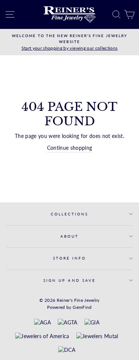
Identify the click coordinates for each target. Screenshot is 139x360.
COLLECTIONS (70, 214)
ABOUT (69, 236)
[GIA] (92, 323)
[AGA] (42, 323)
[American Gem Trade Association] (67, 323)
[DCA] (66, 350)
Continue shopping (69, 148)
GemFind (82, 307)
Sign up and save (69, 280)
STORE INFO (69, 258)
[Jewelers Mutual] (97, 337)
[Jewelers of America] (42, 337)
